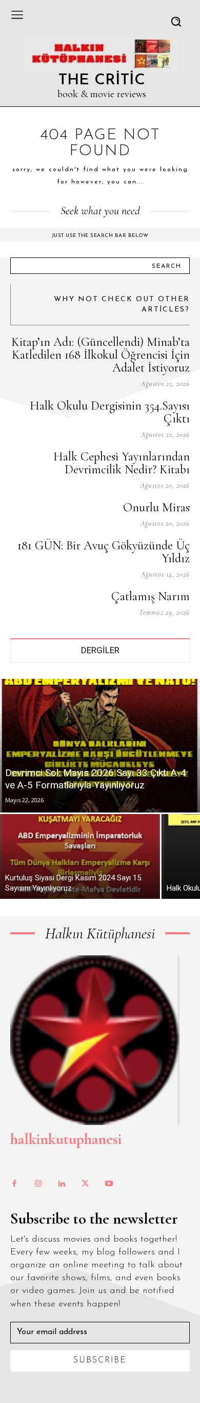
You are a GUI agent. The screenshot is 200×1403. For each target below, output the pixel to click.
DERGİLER (100, 650)
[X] (85, 1184)
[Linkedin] (61, 1184)
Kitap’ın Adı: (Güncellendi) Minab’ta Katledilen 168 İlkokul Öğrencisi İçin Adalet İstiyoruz (100, 355)
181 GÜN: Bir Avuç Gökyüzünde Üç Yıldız (103, 552)
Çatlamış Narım (150, 596)
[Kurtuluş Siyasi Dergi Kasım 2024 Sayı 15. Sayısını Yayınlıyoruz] (80, 856)
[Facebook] (14, 1184)
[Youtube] (108, 1184)
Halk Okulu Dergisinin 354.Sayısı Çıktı (110, 412)
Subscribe (100, 1360)
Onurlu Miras (156, 507)
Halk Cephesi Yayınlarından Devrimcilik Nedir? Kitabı (121, 463)
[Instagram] (38, 1184)
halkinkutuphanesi (66, 1139)
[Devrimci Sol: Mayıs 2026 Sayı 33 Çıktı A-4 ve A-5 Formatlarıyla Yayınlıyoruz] (100, 746)
